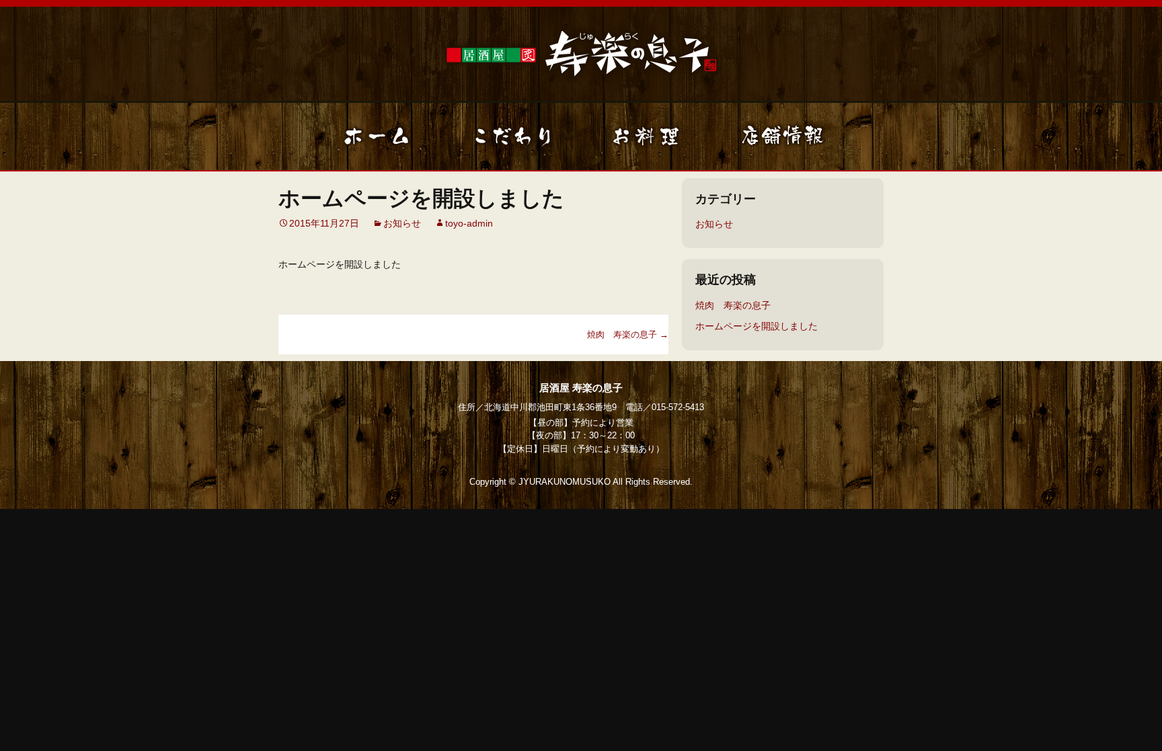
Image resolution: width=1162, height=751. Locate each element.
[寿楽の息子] (581, 52)
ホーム (379, 136)
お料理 (648, 136)
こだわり (514, 136)
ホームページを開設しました (756, 326)
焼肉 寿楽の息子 (627, 334)
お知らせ (402, 223)
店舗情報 (782, 136)
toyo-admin (469, 223)
